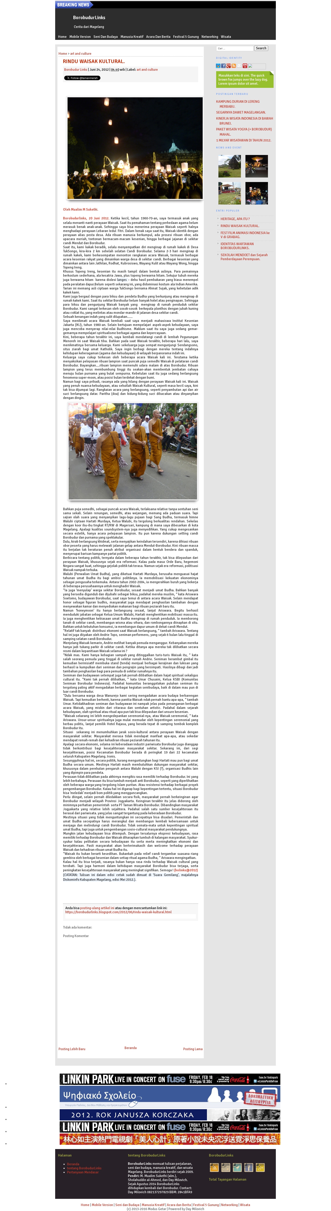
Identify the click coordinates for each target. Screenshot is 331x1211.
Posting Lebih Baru (72, 1049)
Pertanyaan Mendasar (83, 1172)
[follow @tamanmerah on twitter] (237, 1172)
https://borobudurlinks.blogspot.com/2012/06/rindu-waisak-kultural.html (118, 912)
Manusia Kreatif (131, 37)
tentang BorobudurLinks (84, 1168)
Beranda (131, 1048)
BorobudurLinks (89, 17)
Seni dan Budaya (105, 37)
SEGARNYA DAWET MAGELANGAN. (241, 112)
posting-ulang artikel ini (97, 908)
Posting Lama (193, 1049)
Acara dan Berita (158, 37)
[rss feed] (214, 1172)
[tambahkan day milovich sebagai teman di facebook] (248, 1172)
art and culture (147, 70)
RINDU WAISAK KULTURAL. (240, 226)
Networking (210, 37)
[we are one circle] (260, 1172)
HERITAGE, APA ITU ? (235, 219)
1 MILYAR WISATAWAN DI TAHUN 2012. (243, 140)
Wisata (226, 37)
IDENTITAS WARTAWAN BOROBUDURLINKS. (237, 246)
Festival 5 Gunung (186, 37)
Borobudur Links (75, 70)
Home (62, 37)
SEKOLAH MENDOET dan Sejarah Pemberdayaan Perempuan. (244, 257)
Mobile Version (80, 37)
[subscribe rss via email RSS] (225, 1172)
